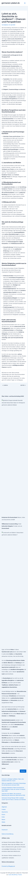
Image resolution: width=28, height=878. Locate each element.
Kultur (3, 817)
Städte (3, 822)
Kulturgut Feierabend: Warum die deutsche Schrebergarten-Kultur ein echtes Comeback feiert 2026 (13, 789)
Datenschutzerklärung (7, 834)
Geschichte (5, 812)
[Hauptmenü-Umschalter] (24, 3)
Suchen (4, 768)
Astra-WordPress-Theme (15, 874)
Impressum (5, 829)
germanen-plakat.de (11, 3)
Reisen (3, 819)
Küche (3, 814)
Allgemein (4, 807)
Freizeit (4, 809)
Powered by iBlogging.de (8, 866)
